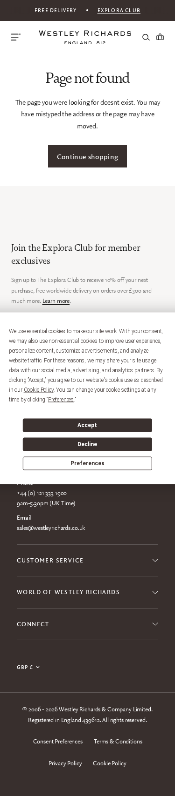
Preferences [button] (61, 399)
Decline (87, 444)
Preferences (87, 463)
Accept (87, 425)
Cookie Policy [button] (39, 389)
